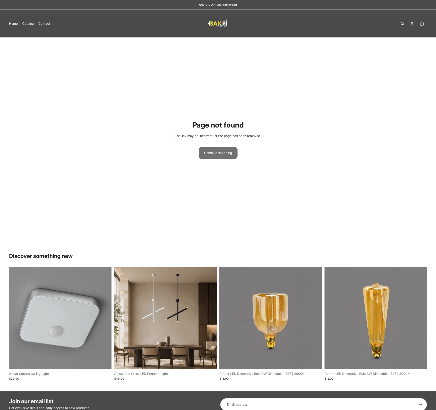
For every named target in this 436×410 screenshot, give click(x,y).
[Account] (412, 24)
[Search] (402, 24)
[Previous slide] (121, 318)
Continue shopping (218, 153)
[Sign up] (420, 404)
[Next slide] (210, 318)
